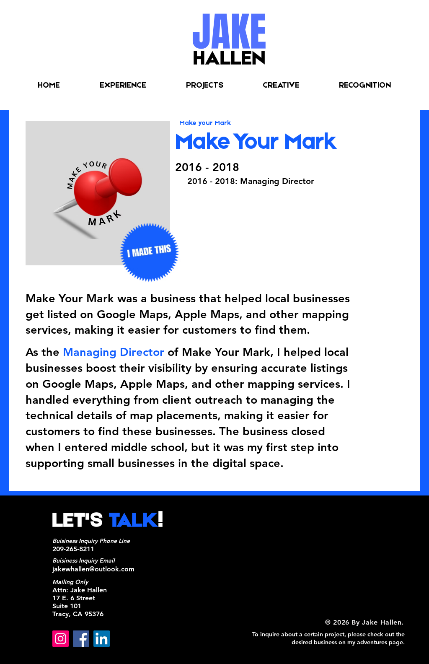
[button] (281, 85)
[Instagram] (60, 638)
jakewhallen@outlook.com (93, 569)
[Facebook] (81, 638)
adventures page (380, 642)
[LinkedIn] (101, 638)
